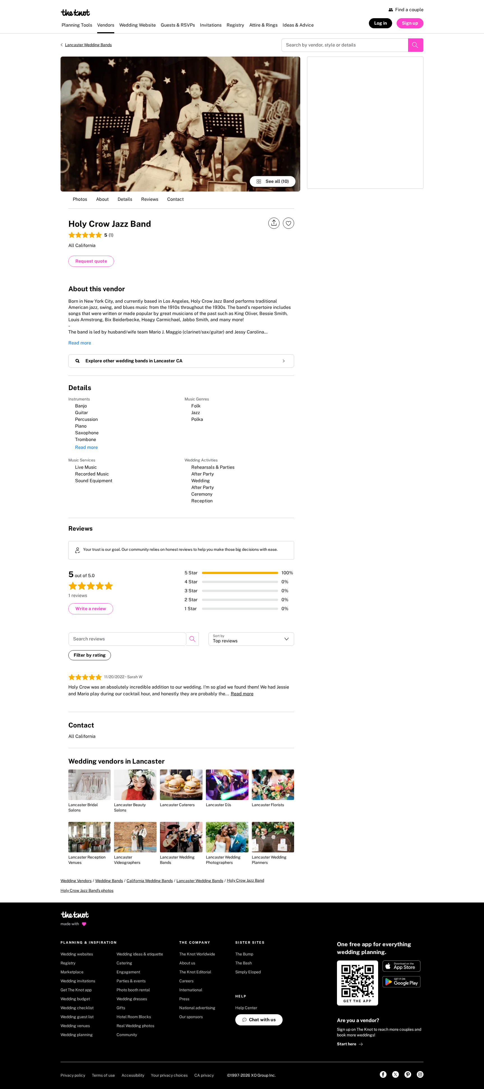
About (102, 199)
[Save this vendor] (288, 223)
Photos (80, 199)
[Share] (274, 223)
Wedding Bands (109, 880)
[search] (192, 639)
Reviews (149, 199)
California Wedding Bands (150, 880)
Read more (79, 343)
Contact (175, 199)
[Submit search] (415, 45)
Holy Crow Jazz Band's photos (87, 890)
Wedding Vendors (76, 880)
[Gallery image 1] (180, 124)
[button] (251, 639)
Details (125, 199)
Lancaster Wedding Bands (88, 45)
